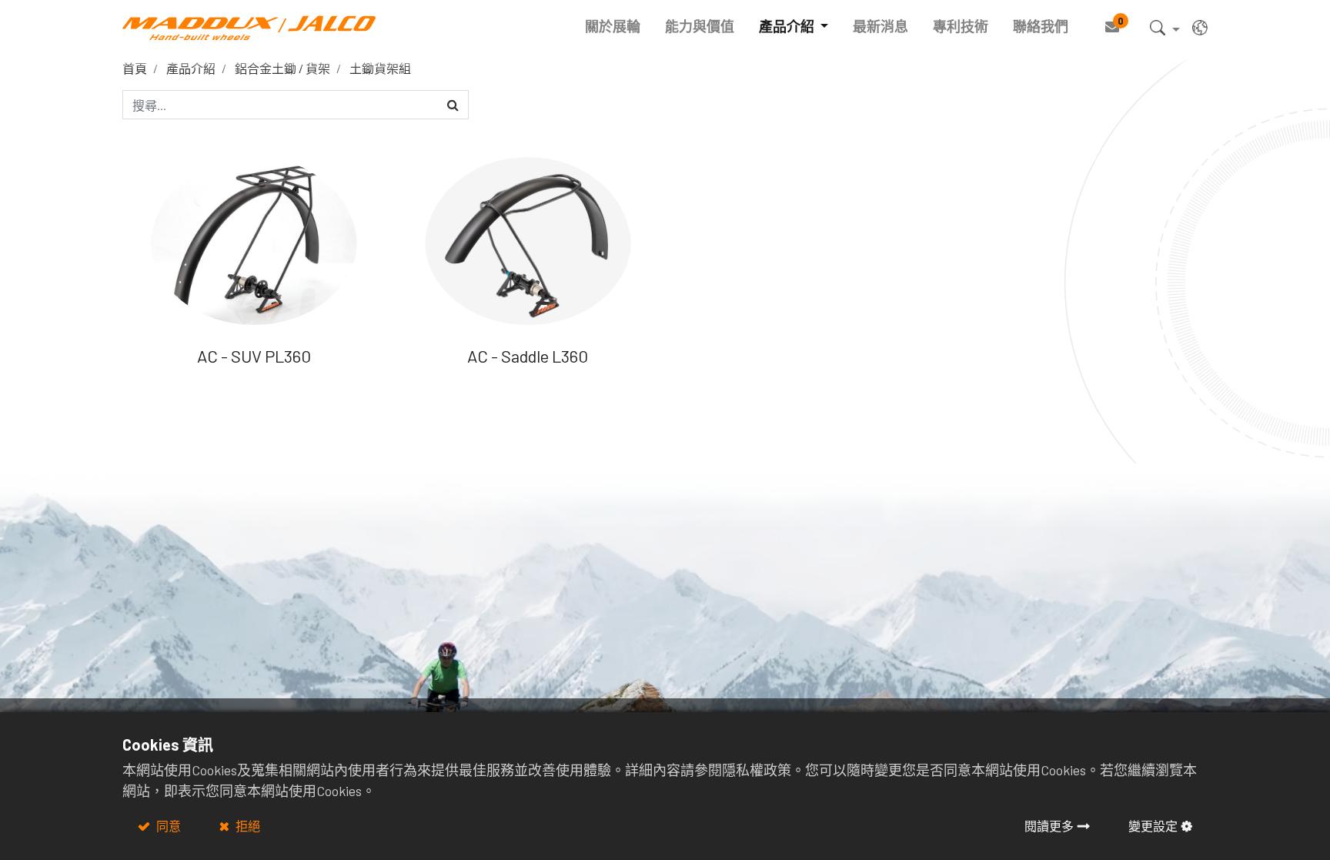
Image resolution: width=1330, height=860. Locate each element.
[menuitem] (613, 26)
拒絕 (246, 825)
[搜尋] (453, 105)
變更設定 (1153, 825)
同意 (167, 825)
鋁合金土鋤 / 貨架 (282, 68)
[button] (1165, 30)
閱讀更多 (1049, 825)
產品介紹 (191, 68)
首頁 (134, 68)
